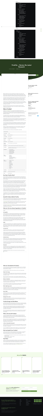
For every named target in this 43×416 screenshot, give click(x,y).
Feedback (17, 28)
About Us (20, 24)
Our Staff (20, 26)
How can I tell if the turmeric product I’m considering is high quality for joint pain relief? (6, 371)
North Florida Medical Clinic (21, 23)
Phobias (29, 105)
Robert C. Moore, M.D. (21, 10)
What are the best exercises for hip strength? (33, 94)
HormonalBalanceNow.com (8, 110)
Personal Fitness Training (22, 17)
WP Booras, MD (21, 5)
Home (16, 1)
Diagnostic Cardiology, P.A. (21, 19)
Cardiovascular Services (22, 20)
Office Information (21, 25)
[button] (24, 29)
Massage (19, 14)
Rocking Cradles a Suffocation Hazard (33, 78)
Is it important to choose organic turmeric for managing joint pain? (16, 371)
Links (16, 27)
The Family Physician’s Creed (22, 6)
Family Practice (19, 3)
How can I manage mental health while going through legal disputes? (33, 102)
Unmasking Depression (31, 108)
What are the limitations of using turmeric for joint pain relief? (26, 371)
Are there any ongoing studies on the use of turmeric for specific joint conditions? (37, 371)
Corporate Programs (21, 18)
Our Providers (18, 2)
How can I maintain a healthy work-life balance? (32, 86)
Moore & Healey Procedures (22, 13)
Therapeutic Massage (21, 16)
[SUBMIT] (37, 75)
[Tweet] (37, 115)
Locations (20, 22)
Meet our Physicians (21, 21)
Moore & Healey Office (21, 12)
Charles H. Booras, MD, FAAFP (22, 4)
